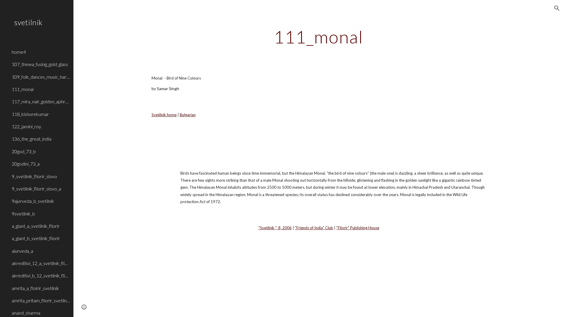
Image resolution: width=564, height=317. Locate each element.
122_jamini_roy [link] (26, 126)
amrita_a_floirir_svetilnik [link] (35, 288)
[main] (318, 37)
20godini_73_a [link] (26, 163)
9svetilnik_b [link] (23, 213)
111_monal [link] (22, 89)
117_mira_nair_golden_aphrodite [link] (41, 101)
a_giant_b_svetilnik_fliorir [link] (36, 238)
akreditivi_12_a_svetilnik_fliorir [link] (41, 263)
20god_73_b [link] (24, 151)
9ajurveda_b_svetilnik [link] (33, 201)
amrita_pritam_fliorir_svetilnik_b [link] (41, 300)
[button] (557, 8)
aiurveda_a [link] (22, 251)
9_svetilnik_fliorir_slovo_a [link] (36, 188)
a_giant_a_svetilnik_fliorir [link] (36, 226)
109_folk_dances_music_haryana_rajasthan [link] (41, 77)
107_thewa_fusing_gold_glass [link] (40, 64)
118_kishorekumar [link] (30, 114)
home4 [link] (19, 52)
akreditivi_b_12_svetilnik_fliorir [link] (41, 275)
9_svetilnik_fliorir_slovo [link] (34, 176)
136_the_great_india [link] (31, 138)
